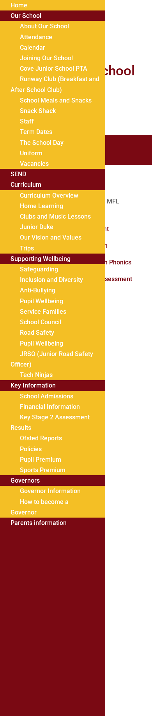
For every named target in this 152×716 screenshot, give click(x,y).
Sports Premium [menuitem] (42, 470)
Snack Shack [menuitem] (38, 111)
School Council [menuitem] (40, 322)
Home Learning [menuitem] (41, 206)
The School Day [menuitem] (42, 142)
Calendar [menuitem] (32, 47)
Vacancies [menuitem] (34, 163)
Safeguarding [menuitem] (39, 269)
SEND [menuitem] (18, 174)
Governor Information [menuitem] (50, 491)
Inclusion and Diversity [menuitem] (51, 279)
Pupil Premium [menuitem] (40, 459)
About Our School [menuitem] (44, 26)
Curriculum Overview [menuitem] (49, 195)
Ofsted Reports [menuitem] (41, 438)
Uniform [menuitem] (31, 153)
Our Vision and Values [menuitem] (50, 237)
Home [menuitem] (19, 5)
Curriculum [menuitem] (26, 184)
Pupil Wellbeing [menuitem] (41, 301)
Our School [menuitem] (26, 15)
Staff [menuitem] (27, 121)
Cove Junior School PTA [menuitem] (53, 68)
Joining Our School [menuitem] (46, 58)
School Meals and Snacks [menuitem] (56, 100)
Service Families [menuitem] (43, 311)
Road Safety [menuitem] (37, 332)
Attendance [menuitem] (36, 37)
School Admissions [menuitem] (46, 396)
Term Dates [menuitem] (36, 132)
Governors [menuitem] (25, 480)
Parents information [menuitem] (39, 523)
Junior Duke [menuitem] (36, 227)
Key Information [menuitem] (33, 385)
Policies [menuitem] (31, 449)
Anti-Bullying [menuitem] (37, 290)
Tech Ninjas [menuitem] (36, 375)
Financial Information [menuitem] (50, 406)
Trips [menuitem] (27, 248)
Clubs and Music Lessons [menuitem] (55, 216)
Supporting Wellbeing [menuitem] (41, 258)
